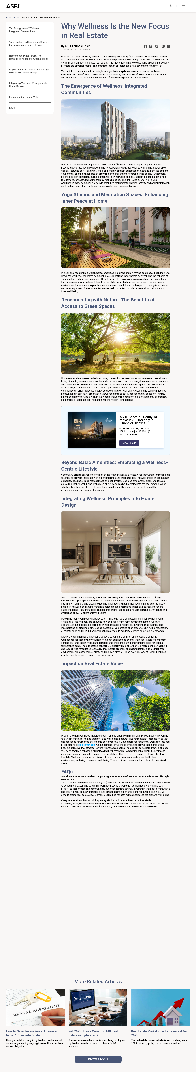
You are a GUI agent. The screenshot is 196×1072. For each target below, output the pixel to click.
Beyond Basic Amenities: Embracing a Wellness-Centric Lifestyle (29, 71)
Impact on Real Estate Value (24, 97)
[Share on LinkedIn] (163, 46)
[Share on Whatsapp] (157, 47)
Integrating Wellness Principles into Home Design (28, 85)
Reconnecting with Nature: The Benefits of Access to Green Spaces (28, 57)
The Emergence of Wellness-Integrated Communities (24, 30)
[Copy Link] (168, 46)
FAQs (12, 107)
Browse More (98, 1059)
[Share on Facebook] (145, 46)
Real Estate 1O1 (13, 18)
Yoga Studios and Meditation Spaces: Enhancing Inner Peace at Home (29, 44)
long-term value (86, 744)
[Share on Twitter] (150, 46)
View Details (129, 443)
